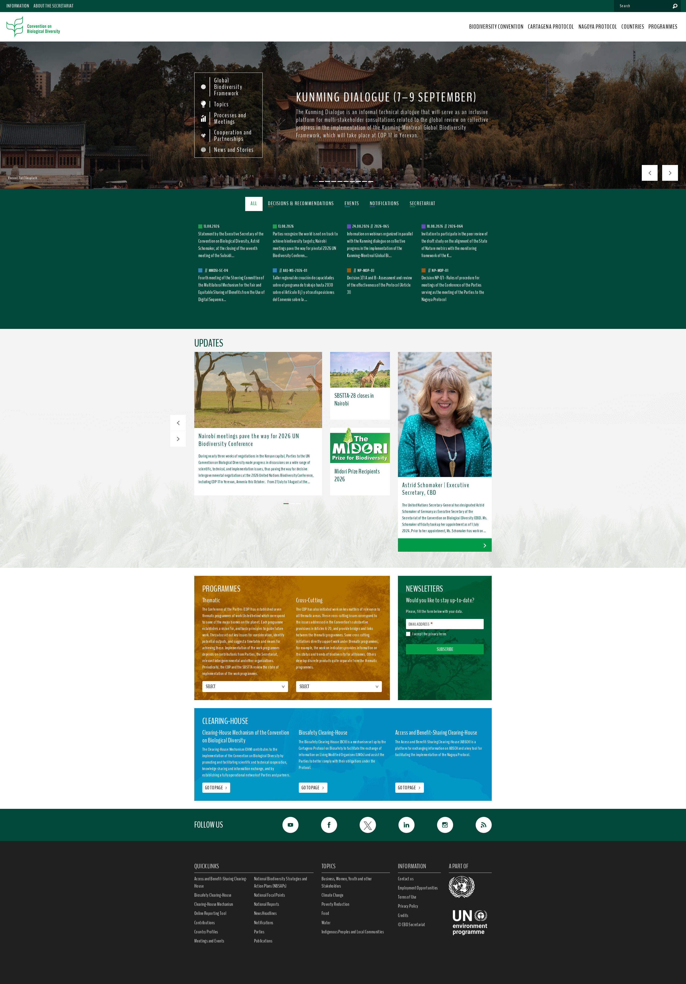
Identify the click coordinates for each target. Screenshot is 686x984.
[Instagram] (439, 825)
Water (326, 922)
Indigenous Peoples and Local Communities (353, 932)
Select (210, 686)
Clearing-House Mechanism (213, 904)
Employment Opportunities (418, 888)
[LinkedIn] (401, 825)
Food (325, 913)
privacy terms (437, 634)
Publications (263, 941)
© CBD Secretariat (411, 924)
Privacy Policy (408, 906)
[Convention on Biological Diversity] (33, 27)
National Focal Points (269, 895)
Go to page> (216, 787)
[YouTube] (285, 825)
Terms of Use (407, 897)
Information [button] (17, 6)
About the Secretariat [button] (53, 6)
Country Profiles (206, 932)
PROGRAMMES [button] (662, 27)
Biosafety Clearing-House (213, 895)
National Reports (266, 904)
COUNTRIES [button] (632, 27)
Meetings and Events (209, 941)
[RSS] (478, 825)
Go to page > (313, 787)
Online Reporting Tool (210, 913)
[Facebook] (323, 825)
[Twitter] (362, 825)
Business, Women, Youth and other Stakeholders (347, 882)
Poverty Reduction (335, 904)
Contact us (405, 879)
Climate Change (333, 895)
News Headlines (265, 913)
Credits (403, 915)
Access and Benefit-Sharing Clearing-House (220, 882)
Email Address (419, 624)
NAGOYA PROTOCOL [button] (598, 27)
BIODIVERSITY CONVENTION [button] (496, 27)
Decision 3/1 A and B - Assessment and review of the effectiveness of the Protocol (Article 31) (379, 285)
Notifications (263, 922)
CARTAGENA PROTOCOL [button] (551, 27)
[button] (178, 423)
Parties (259, 932)
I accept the (429, 634)
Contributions (204, 922)
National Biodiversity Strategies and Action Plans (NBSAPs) (280, 882)
